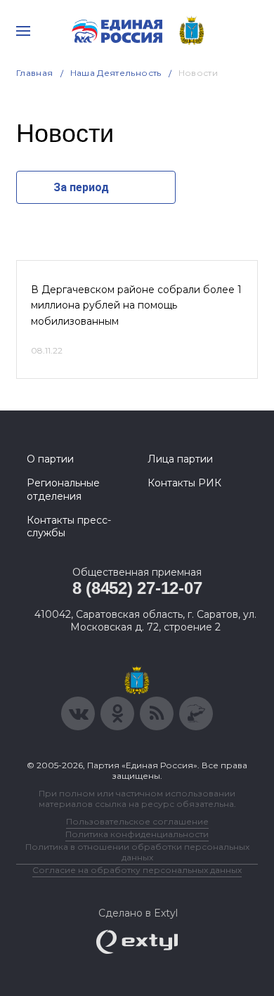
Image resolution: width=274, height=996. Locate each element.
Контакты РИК (184, 483)
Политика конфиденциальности (137, 834)
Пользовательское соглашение (137, 821)
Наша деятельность (116, 72)
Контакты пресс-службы (69, 526)
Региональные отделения (63, 489)
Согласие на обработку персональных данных (137, 870)
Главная (34, 72)
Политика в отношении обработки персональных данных (137, 851)
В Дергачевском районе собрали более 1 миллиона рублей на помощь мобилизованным (136, 305)
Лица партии (180, 459)
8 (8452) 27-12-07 (137, 587)
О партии (50, 459)
